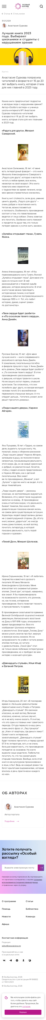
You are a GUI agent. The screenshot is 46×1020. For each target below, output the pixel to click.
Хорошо (23, 1012)
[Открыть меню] (4, 6)
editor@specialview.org (11, 946)
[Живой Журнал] (30, 960)
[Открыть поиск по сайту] (41, 6)
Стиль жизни (19, 14)
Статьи (7, 14)
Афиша (5, 924)
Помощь (6, 909)
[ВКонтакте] (4, 960)
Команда (30, 916)
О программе (9, 901)
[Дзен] (17, 960)
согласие (26, 1007)
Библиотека (32, 909)
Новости (6, 916)
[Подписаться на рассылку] (41, 868)
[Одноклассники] (23, 960)
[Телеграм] (10, 960)
